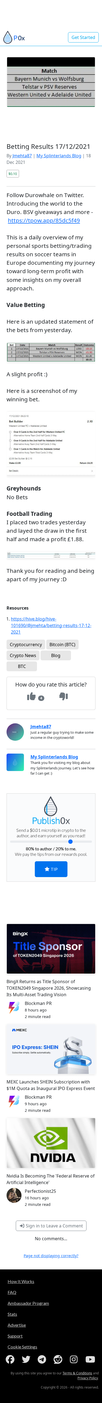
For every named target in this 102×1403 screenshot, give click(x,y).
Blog (55, 655)
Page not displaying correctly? (51, 1255)
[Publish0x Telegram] (43, 1359)
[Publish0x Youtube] (91, 1359)
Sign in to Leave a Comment (54, 1226)
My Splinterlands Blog (58, 156)
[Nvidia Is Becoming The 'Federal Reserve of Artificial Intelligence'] (51, 1143)
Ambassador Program (28, 1303)
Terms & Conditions (77, 1373)
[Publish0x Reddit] (59, 1359)
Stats (12, 1314)
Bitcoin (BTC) (62, 645)
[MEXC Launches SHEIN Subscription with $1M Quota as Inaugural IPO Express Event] (51, 1049)
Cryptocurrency (26, 645)
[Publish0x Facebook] (11, 1359)
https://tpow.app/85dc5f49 (44, 220)
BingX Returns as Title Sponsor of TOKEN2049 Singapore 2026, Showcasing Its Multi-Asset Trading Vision (49, 988)
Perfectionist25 (40, 1191)
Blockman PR (38, 1003)
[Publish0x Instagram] (75, 1359)
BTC (22, 666)
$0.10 (12, 173)
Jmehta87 (22, 156)
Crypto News (23, 655)
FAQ (12, 1292)
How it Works (21, 1281)
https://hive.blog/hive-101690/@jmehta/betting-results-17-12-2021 (51, 625)
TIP (54, 869)
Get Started (83, 37)
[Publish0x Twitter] (27, 1359)
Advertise (17, 1324)
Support (15, 1335)
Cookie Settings (22, 1346)
